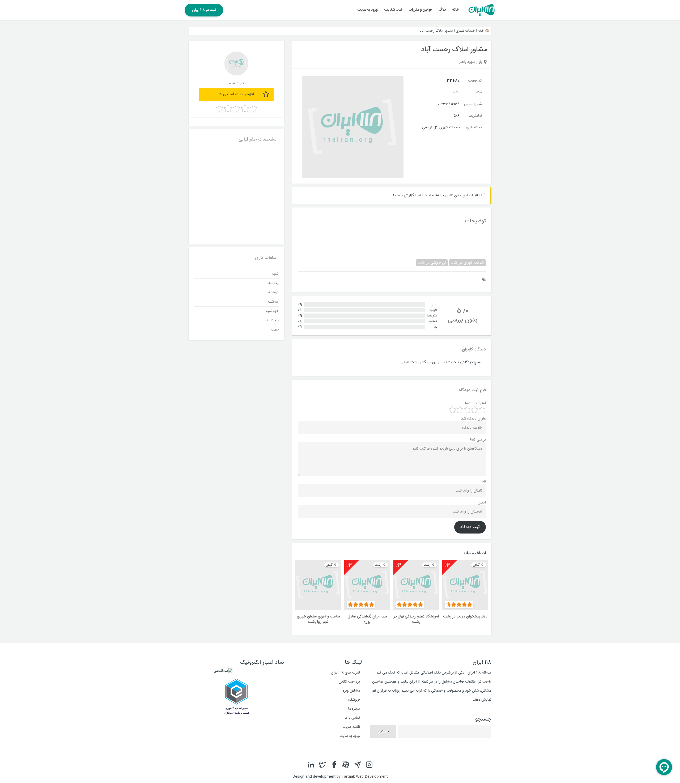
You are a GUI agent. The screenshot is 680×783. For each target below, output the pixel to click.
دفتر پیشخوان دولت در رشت (465, 616)
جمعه (275, 329)
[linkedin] (310, 765)
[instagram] (369, 765)
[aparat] (346, 765)
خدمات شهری (465, 31)
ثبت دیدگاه (470, 527)
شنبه (275, 274)
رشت (456, 92)
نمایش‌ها (475, 115)
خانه (455, 10)
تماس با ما (352, 718)
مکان (478, 92)
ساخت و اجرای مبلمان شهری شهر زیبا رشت (318, 619)
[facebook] (334, 765)
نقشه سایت (351, 727)
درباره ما (354, 709)
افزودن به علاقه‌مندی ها (236, 94)
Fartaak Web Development (365, 776)
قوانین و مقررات (420, 10)
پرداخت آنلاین (349, 682)
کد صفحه (475, 80)
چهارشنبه (272, 311)
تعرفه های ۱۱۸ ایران (345, 673)
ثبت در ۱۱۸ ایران (204, 10)
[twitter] (322, 765)
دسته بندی (474, 127)
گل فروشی (429, 127)
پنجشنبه (272, 320)
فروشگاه (354, 700)
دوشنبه (273, 292)
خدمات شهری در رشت (467, 263)
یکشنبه (273, 283)
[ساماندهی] (223, 671)
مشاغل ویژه (351, 691)
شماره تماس (473, 104)
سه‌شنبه (273, 301)
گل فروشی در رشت (432, 263)
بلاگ (442, 10)
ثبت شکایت (393, 10)
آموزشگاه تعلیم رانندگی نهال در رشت (416, 619)
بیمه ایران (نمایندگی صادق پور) (367, 619)
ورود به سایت (368, 10)
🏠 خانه (483, 31)
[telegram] (357, 765)
